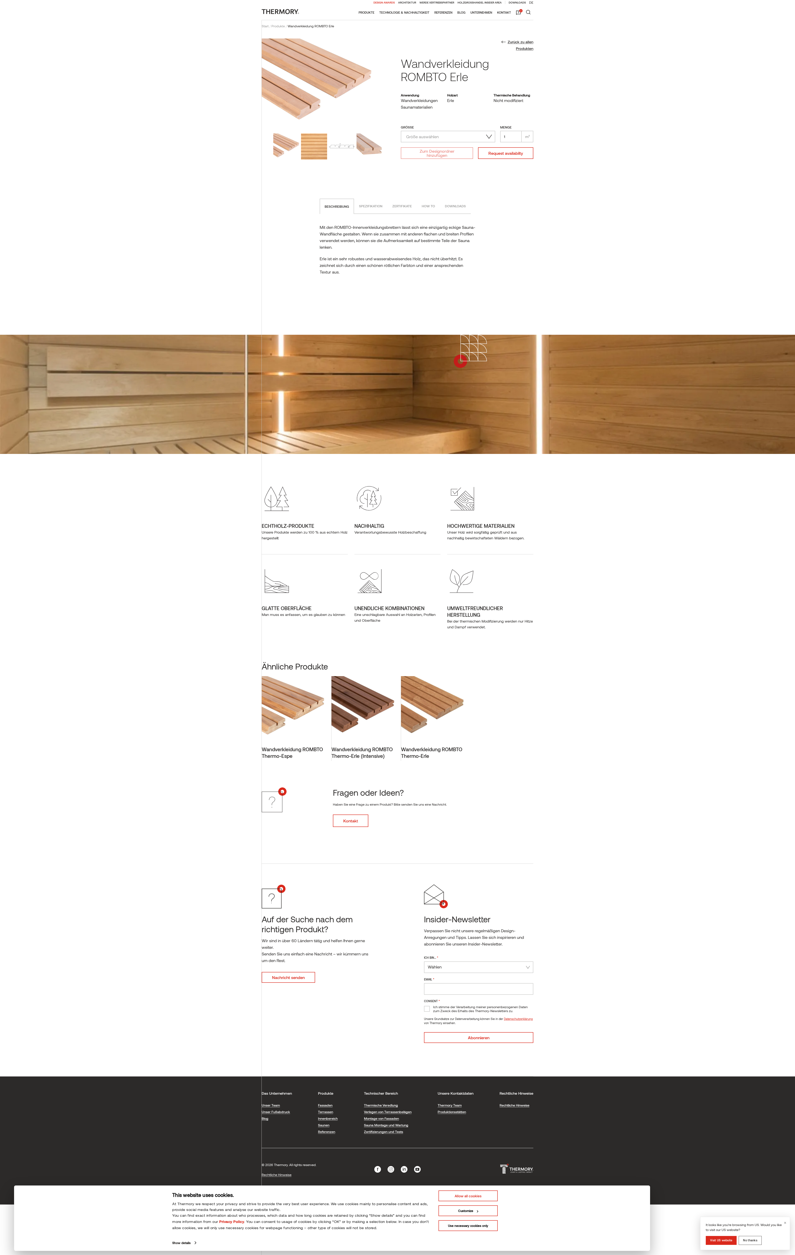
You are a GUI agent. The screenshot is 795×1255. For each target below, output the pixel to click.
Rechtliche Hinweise (514, 1105)
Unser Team (271, 1105)
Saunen (323, 1125)
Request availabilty (505, 153)
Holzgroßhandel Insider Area (480, 2)
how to (428, 206)
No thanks (750, 1240)
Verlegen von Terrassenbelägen (388, 1112)
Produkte (366, 12)
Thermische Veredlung (381, 1105)
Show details (181, 1243)
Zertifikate (402, 206)
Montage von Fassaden (381, 1118)
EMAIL (429, 979)
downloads (455, 206)
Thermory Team (450, 1105)
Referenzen (443, 12)
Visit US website (721, 1240)
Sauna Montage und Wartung (386, 1125)
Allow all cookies (468, 1196)
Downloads (517, 2)
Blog (461, 12)
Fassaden (325, 1105)
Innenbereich (328, 1118)
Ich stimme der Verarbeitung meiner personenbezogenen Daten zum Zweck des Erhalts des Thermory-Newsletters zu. (480, 1009)
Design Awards (384, 2)
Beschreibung (337, 206)
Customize (465, 1211)
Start (265, 26)
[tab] (337, 206)
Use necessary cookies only (468, 1225)
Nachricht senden (288, 977)
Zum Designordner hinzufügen (437, 153)
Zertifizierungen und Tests (383, 1132)
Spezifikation (370, 206)
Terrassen (325, 1112)
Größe (407, 127)
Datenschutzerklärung (518, 1019)
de (531, 2)
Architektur (407, 2)
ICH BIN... (431, 957)
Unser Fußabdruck (276, 1112)
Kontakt (504, 12)
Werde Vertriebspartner (436, 2)
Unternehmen (481, 12)
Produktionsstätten (452, 1112)
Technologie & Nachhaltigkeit (404, 12)
